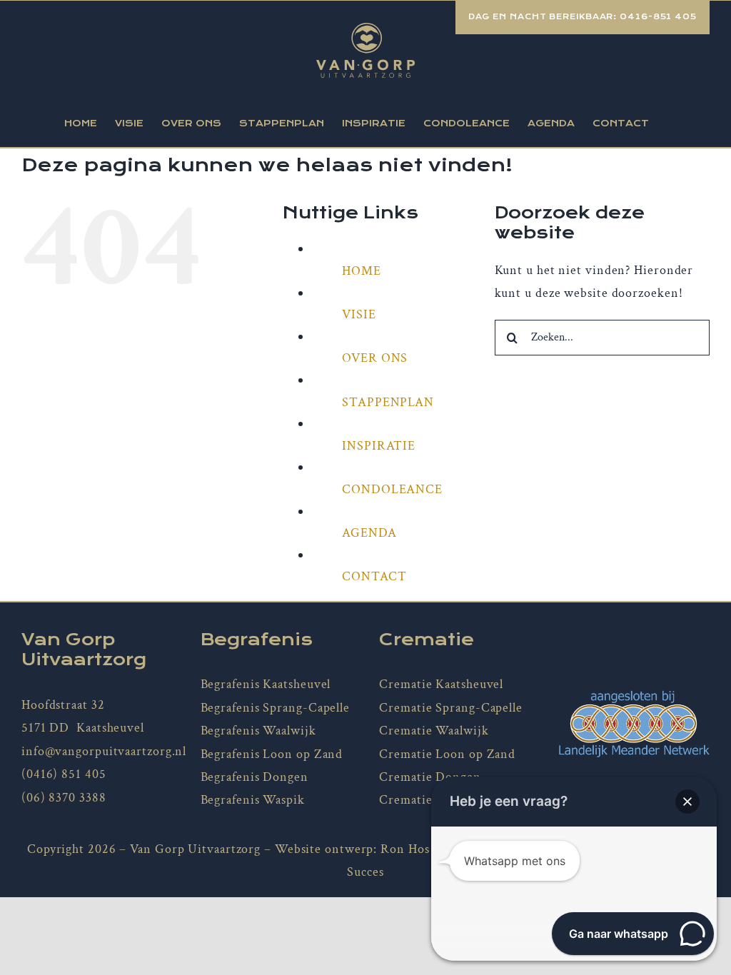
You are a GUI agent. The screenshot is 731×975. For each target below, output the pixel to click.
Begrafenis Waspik (253, 800)
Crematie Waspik (428, 800)
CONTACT (374, 576)
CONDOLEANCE (392, 489)
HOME (361, 271)
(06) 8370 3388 (63, 797)
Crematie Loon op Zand (447, 754)
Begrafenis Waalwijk (258, 730)
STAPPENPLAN (388, 402)
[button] (687, 801)
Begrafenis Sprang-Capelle (276, 707)
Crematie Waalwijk (433, 730)
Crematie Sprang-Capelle (451, 707)
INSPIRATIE (378, 446)
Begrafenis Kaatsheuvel (266, 684)
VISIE (359, 314)
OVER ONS (375, 358)
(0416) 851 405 (63, 774)
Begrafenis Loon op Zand (272, 754)
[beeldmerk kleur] (634, 695)
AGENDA (369, 533)
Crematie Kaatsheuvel (441, 684)
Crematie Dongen (430, 777)
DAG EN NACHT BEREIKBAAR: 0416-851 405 (582, 16)
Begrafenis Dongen (254, 777)
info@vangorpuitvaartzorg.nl (103, 751)
